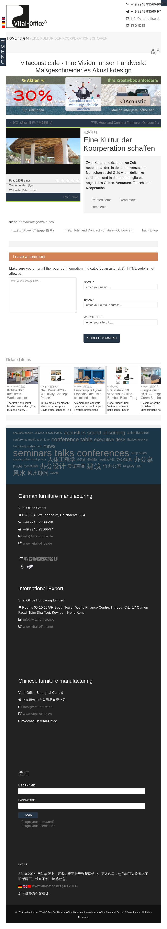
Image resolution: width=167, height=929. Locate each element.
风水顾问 (37, 473)
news (50, 446)
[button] (77, 131)
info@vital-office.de (146, 18)
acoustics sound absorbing (94, 432)
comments (98, 207)
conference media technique (31, 439)
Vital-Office (26, 16)
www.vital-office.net (38, 626)
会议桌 (81, 459)
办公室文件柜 (106, 459)
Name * (89, 281)
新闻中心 (114, 386)
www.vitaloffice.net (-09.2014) (55, 886)
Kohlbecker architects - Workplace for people (17, 396)
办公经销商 (31, 466)
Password (26, 800)
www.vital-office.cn (37, 714)
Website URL (93, 317)
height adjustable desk (27, 446)
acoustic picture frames (48, 432)
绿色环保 (129, 466)
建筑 (94, 466)
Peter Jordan (29, 190)
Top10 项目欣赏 (17, 386)
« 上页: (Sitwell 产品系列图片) (30, 122)
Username (26, 785)
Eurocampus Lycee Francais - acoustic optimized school (88, 394)
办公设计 (53, 466)
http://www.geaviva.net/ (36, 222)
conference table (71, 439)
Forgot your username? (38, 826)
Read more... (129, 200)
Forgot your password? (38, 822)
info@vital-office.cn (38, 707)
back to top (150, 230)
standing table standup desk (29, 459)
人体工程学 (61, 459)
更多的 (24, 38)
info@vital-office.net (38, 619)
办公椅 (17, 466)
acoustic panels (23, 432)
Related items (101, 200)
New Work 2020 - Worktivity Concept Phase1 (54, 394)
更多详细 (90, 132)
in (8, 386)
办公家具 (124, 459)
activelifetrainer (138, 432)
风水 (30, 185)
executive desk (110, 439)
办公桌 (143, 459)
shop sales (139, 453)
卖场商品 (76, 466)
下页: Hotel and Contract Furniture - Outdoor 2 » (125, 122)
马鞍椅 (54, 473)
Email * (89, 299)
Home (12, 38)
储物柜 (92, 459)
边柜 (139, 466)
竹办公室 (112, 466)
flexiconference (137, 439)
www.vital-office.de (37, 543)
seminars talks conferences (71, 453)
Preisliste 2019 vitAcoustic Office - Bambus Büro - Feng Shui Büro (122, 396)
